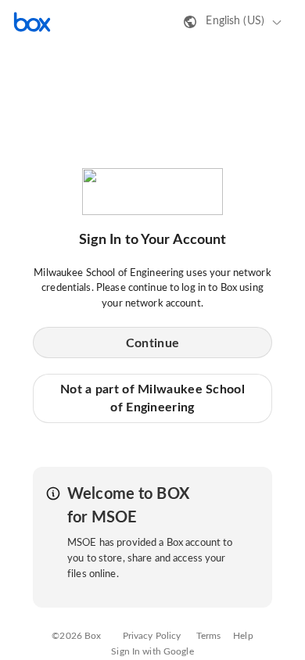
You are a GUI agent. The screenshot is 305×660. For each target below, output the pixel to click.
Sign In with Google (152, 651)
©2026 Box (76, 635)
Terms (208, 635)
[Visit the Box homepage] (32, 22)
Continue (152, 343)
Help (243, 635)
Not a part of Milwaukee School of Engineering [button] (152, 398)
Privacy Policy (152, 635)
